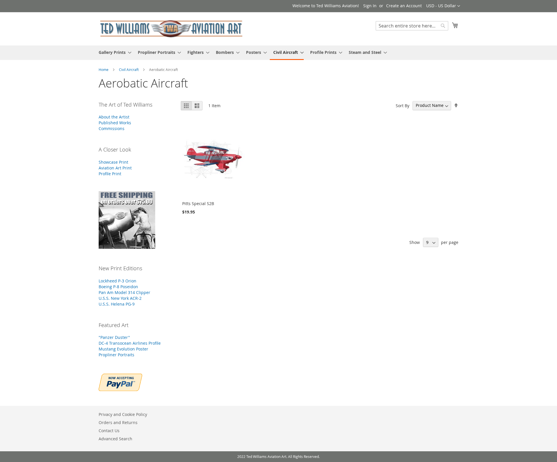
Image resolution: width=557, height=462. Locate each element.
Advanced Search (115, 438)
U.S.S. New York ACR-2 (120, 298)
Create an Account (404, 5)
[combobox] (412, 25)
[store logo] (171, 28)
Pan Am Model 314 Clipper (124, 292)
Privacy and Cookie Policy (123, 414)
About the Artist (114, 117)
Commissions (111, 128)
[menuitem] (113, 52)
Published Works (115, 122)
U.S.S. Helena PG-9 (117, 304)
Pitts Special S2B (198, 203)
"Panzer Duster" (114, 337)
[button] (443, 6)
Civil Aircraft (129, 69)
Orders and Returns (118, 422)
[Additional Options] (120, 381)
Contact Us (109, 430)
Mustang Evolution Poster (123, 349)
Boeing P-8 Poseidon (118, 286)
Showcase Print (113, 162)
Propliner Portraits (116, 354)
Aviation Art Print (115, 168)
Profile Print (110, 173)
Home (104, 69)
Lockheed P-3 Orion (117, 281)
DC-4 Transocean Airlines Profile (130, 343)
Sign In (370, 5)
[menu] (278, 52)
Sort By (402, 105)
